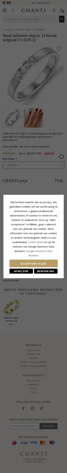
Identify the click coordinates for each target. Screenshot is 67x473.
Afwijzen (21, 271)
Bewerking (45, 271)
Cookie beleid (36, 242)
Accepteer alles (33, 263)
